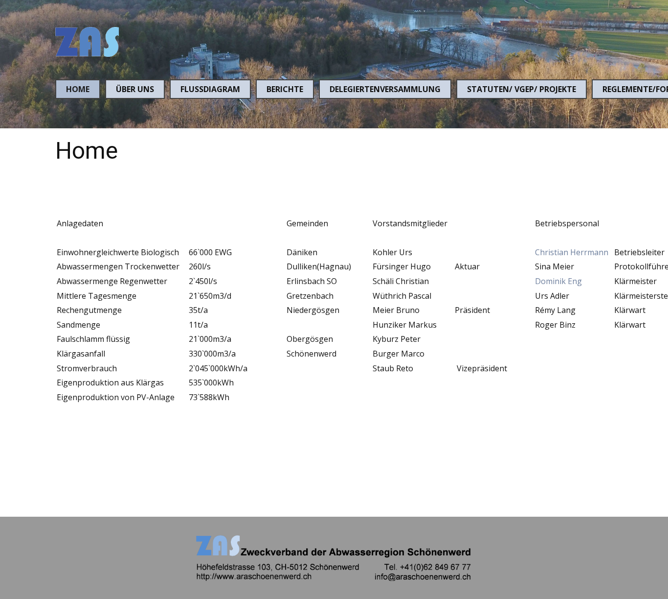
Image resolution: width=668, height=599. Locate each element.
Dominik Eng (558, 281)
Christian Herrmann (571, 252)
